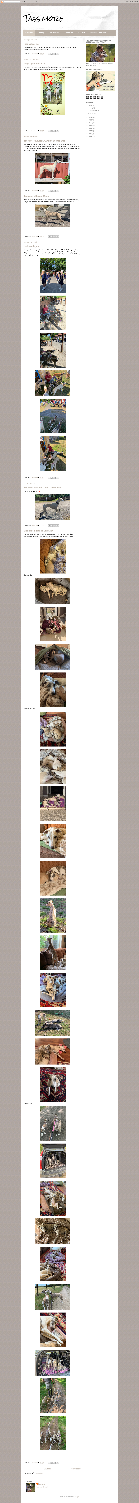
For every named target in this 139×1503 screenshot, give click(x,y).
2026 (90, 105)
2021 (90, 123)
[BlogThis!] (51, 54)
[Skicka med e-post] (49, 54)
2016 (90, 136)
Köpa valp (69, 33)
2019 (90, 128)
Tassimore (41, 1484)
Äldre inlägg (76, 1469)
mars (92, 114)
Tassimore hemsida (98, 33)
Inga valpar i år (31, 44)
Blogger (76, 1497)
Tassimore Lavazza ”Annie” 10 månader (44, 141)
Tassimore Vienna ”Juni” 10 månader (43, 487)
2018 (90, 131)
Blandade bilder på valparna (38, 531)
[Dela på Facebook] (56, 54)
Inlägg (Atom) (39, 1473)
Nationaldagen (31, 246)
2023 (90, 117)
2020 (90, 125)
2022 (90, 120)
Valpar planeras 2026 (34, 63)
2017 (90, 133)
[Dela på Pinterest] (58, 54)
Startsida (29, 33)
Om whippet (54, 33)
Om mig (41, 33)
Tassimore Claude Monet (37, 196)
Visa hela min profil (42, 1487)
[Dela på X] (53, 54)
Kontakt (81, 33)
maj (91, 108)
